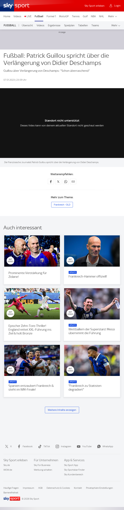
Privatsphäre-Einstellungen (99, 488)
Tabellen (83, 25)
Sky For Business (42, 465)
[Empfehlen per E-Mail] (73, 181)
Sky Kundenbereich (73, 474)
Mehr (111, 16)
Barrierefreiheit (10, 492)
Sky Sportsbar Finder (74, 469)
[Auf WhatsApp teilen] (66, 181)
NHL (101, 16)
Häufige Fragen (11, 488)
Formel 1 (51, 16)
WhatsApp (108, 446)
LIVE (29, 16)
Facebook (28, 446)
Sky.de (6, 465)
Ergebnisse (54, 25)
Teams (95, 25)
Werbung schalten (43, 469)
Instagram (66, 446)
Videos (17, 16)
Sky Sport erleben (94, 5)
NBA (93, 16)
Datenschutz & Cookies (58, 488)
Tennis (76, 16)
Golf (85, 16)
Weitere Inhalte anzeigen (62, 409)
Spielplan (69, 25)
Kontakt (78, 488)
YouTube (86, 446)
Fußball (39, 16)
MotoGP (64, 16)
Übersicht (27, 25)
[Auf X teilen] (58, 181)
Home (6, 16)
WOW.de (7, 469)
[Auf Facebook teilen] (51, 181)
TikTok (47, 446)
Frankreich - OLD (62, 204)
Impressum (28, 488)
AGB (40, 488)
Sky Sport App (71, 465)
